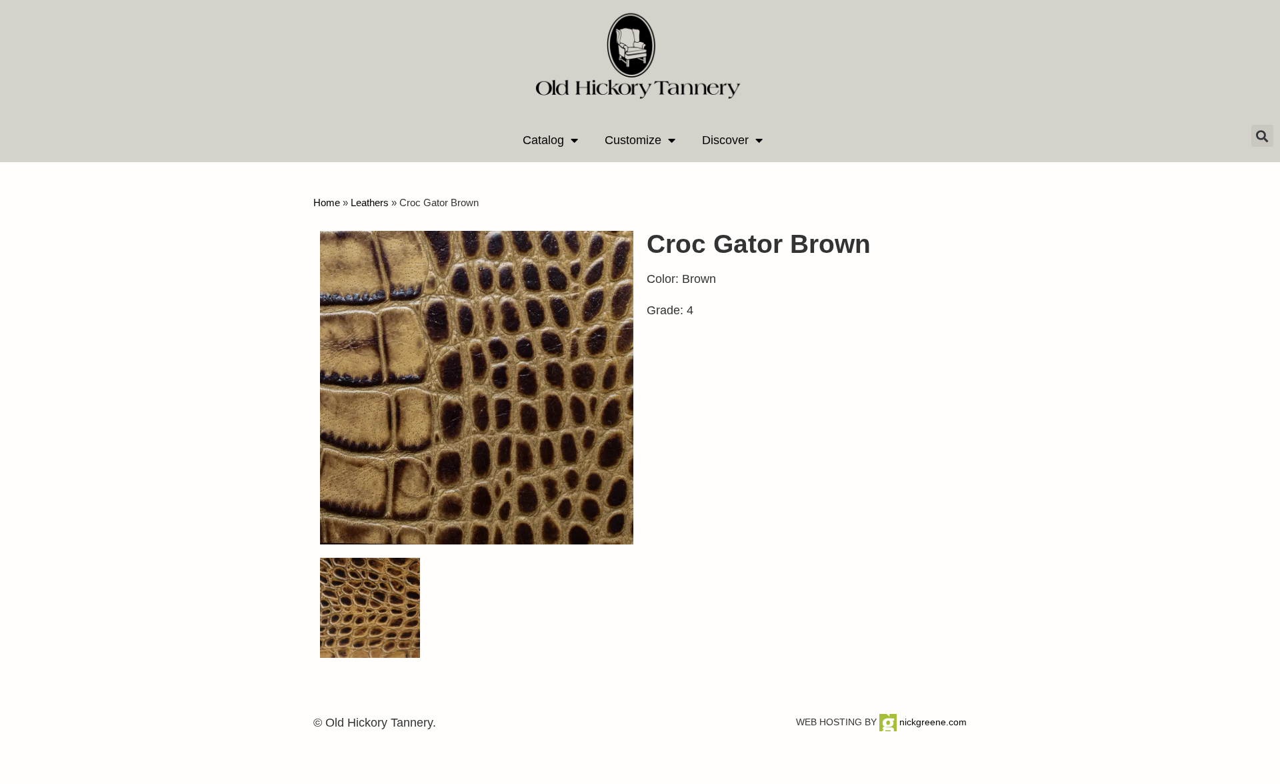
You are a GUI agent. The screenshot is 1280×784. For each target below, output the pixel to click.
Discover (725, 140)
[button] (1262, 136)
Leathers (370, 202)
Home (326, 202)
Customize (633, 140)
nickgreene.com (932, 722)
